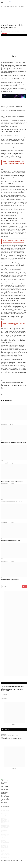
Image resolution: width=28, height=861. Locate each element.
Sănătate (5, 33)
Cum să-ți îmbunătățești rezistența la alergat (9, 735)
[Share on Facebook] (14, 34)
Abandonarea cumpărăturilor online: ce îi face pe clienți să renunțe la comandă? (12, 690)
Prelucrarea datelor (5, 854)
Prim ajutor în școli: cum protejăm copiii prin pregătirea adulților (13, 442)
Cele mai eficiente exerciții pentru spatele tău (10, 579)
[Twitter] (1, 45)
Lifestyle (2, 440)
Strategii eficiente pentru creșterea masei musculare (11, 738)
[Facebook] (1, 43)
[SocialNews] (14, 2)
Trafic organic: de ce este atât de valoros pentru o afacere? (12, 686)
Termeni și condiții (5, 853)
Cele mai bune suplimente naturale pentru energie (11, 540)
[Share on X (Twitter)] (14, 35)
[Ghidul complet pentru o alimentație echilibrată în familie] (14, 452)
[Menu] (2, 2)
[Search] (26, 2)
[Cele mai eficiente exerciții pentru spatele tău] (14, 569)
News (8, 6)
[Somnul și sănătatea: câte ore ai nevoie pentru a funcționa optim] (14, 550)
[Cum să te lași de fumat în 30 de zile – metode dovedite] (14, 491)
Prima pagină (3, 6)
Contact (3, 859)
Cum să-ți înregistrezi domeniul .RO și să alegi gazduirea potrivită (13, 732)
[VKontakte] (1, 47)
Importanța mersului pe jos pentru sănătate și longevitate (12, 481)
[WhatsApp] (1, 50)
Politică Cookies (4, 851)
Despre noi (3, 850)
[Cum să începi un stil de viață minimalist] (14, 15)
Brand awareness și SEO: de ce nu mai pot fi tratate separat (12, 693)
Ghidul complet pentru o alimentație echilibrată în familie (12, 462)
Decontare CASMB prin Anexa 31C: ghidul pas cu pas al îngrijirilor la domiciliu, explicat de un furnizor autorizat (13, 422)
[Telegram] (1, 49)
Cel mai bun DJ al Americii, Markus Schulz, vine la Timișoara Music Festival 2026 (13, 696)
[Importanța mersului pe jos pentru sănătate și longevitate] (14, 471)
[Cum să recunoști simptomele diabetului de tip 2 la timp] (14, 511)
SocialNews (8, 31)
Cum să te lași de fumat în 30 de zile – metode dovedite (11, 501)
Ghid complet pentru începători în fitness (9, 741)
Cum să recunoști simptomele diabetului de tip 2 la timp (11, 520)
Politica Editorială (5, 857)
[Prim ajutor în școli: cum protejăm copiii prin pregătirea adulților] (14, 432)
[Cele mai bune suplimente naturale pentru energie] (14, 530)
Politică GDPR (4, 856)
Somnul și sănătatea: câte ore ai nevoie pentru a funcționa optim (13, 559)
